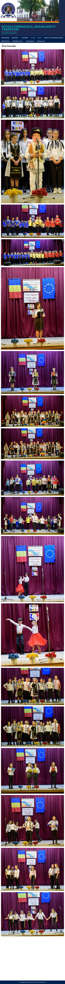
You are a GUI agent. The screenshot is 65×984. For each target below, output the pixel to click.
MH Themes (43, 982)
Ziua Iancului (30, 41)
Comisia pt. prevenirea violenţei (53, 38)
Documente (25, 38)
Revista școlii (5, 41)
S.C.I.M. (33, 38)
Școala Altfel (41, 41)
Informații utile (17, 41)
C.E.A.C (39, 38)
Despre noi (15, 38)
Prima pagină (5, 38)
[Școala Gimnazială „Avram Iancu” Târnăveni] (29, 22)
